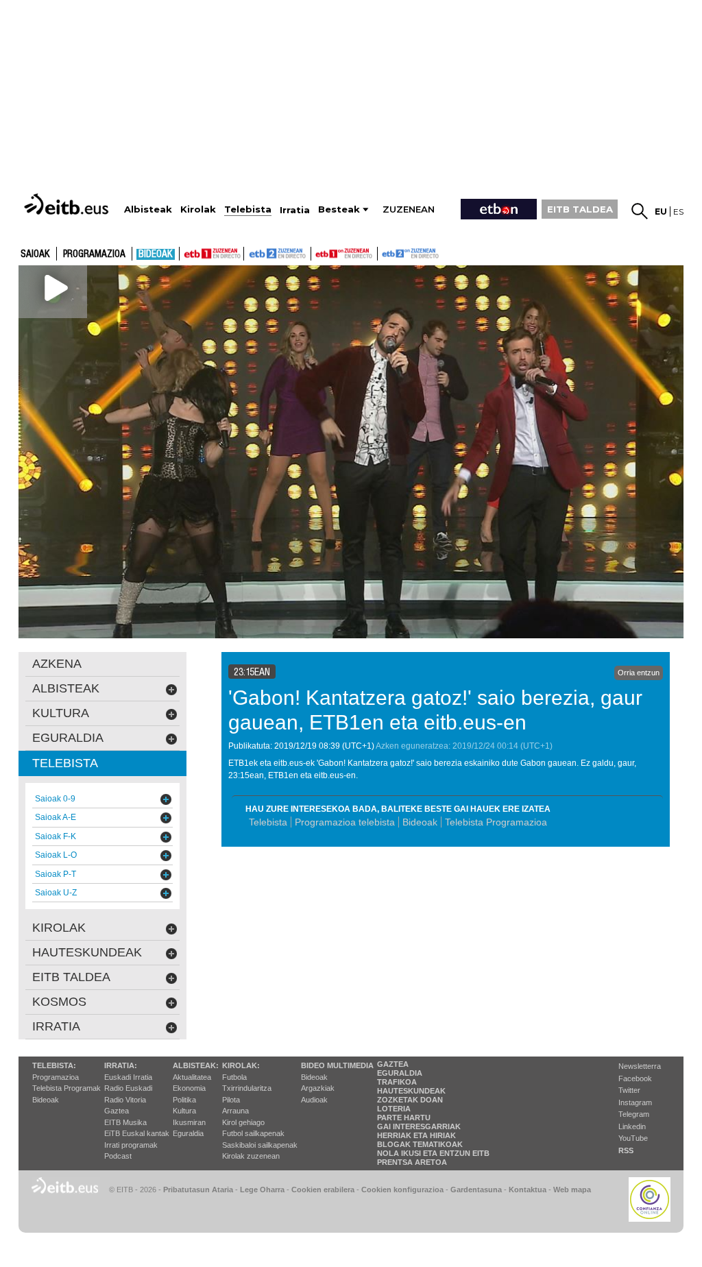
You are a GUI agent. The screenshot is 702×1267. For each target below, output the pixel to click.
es (678, 211)
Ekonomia (189, 1088)
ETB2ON (384, 252)
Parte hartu (404, 1117)
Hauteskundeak (411, 1091)
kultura (60, 713)
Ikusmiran (189, 1122)
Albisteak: (196, 1065)
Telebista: (54, 1065)
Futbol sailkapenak (253, 1133)
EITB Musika (125, 1122)
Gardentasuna (476, 1189)
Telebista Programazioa (496, 822)
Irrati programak (131, 1145)
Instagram (635, 1102)
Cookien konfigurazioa (402, 1189)
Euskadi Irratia (128, 1077)
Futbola (234, 1077)
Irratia (56, 1026)
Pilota (231, 1100)
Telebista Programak (66, 1088)
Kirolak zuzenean (251, 1156)
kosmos (59, 1002)
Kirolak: (241, 1065)
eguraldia (68, 738)
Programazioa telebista (345, 822)
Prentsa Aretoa (412, 1162)
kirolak (59, 927)
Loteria (394, 1109)
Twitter (629, 1090)
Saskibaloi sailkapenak (260, 1145)
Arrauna (235, 1111)
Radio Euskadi (128, 1088)
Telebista (268, 822)
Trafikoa (397, 1082)
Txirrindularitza (246, 1088)
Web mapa (572, 1189)
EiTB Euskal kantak (136, 1133)
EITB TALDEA (580, 209)
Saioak (35, 254)
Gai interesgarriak (419, 1126)
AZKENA (57, 664)
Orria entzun (638, 672)
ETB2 (277, 254)
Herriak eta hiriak (416, 1135)
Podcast (118, 1156)
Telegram (633, 1114)
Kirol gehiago (243, 1122)
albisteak (65, 688)
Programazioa (94, 254)
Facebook (635, 1078)
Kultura (184, 1111)
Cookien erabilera (322, 1189)
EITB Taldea (71, 977)
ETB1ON (317, 252)
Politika (184, 1100)
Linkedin (632, 1126)
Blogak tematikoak (420, 1144)
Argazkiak (318, 1088)
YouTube (633, 1138)
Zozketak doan (410, 1100)
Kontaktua (527, 1189)
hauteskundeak (87, 952)
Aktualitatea (192, 1077)
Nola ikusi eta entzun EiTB (433, 1153)
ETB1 (211, 254)
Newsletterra (639, 1066)
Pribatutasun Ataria (198, 1189)
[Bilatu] (639, 211)
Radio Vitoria (125, 1100)
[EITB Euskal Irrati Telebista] (68, 204)
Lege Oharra (262, 1189)
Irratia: (120, 1065)
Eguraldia (188, 1133)
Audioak (314, 1100)
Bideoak (155, 254)
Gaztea (116, 1111)
